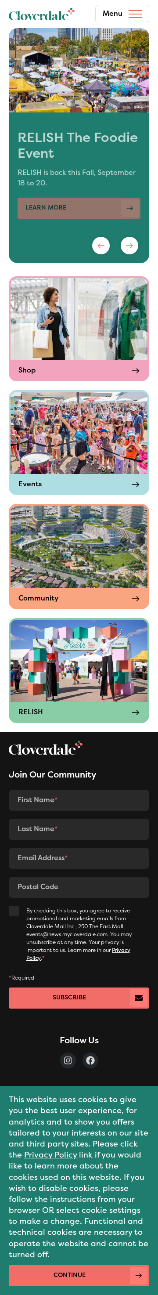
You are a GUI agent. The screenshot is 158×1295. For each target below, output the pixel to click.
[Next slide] (129, 245)
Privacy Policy (50, 1155)
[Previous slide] (101, 245)
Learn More (45, 192)
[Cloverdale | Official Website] (42, 14)
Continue (70, 1275)
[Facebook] (90, 1060)
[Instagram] (68, 1060)
